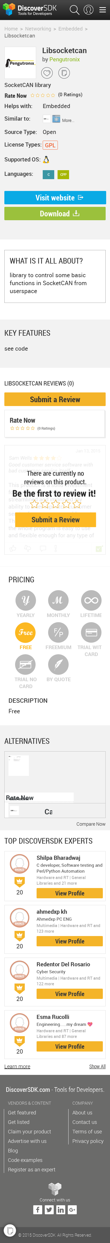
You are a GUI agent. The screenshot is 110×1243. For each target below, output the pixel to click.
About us (82, 1112)
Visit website (55, 197)
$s (33, 10)
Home (11, 28)
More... (68, 120)
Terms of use (87, 1131)
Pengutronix (64, 59)
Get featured (22, 1112)
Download (55, 213)
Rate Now (20, 797)
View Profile (69, 893)
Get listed (18, 1122)
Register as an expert (32, 1169)
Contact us (84, 1122)
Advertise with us (27, 1141)
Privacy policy (88, 1141)
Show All (97, 1066)
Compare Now (91, 823)
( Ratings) (70, 94)
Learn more (17, 1066)
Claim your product (29, 1131)
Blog (13, 1150)
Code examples (25, 1160)
